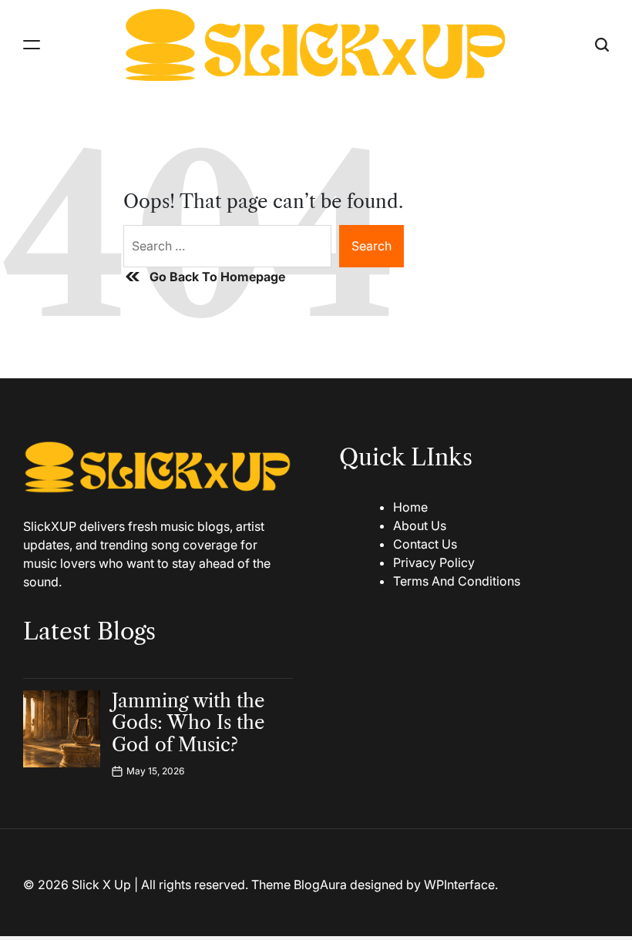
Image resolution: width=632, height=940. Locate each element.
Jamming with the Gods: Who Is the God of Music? (188, 723)
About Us (419, 525)
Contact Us (425, 544)
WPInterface (459, 884)
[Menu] (31, 44)
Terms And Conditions (456, 581)
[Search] (602, 44)
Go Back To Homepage (217, 276)
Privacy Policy (434, 562)
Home (410, 507)
